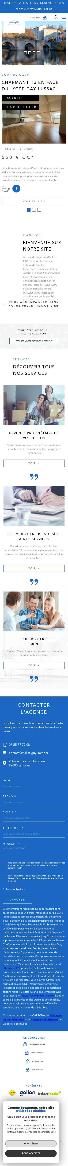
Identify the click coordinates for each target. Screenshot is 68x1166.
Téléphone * (13, 828)
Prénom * (11, 796)
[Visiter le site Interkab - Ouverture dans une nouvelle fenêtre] (49, 1093)
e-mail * (9, 812)
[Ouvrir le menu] (64, 17)
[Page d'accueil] (14, 23)
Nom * (8, 780)
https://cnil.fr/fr (12, 968)
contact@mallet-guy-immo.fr (28, 753)
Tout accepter (31, 1153)
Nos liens (60, 1143)
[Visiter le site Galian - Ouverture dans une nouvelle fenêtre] (27, 1093)
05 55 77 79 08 (19, 745)
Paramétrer (31, 1143)
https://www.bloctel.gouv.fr (38, 995)
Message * (11, 844)
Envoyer (17, 899)
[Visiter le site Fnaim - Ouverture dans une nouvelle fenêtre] (12, 1093)
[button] (25, 52)
